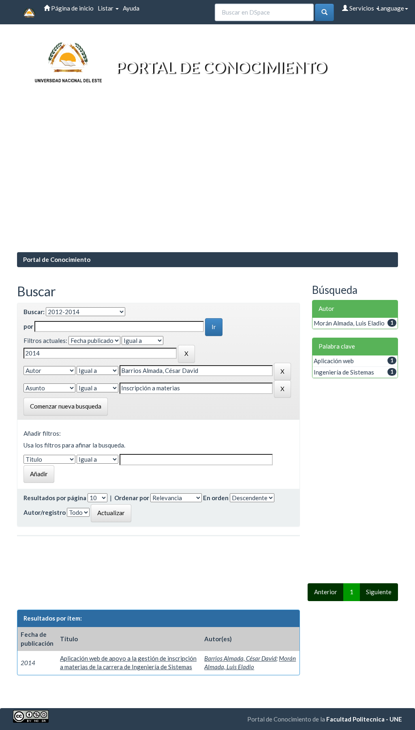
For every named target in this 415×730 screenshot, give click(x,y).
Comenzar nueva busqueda (65, 406)
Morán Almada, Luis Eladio (349, 323)
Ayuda (131, 8)
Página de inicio (72, 8)
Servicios (361, 8)
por (28, 326)
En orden (216, 497)
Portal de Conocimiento (56, 259)
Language (390, 8)
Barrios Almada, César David (240, 658)
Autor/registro (45, 512)
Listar (106, 8)
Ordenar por (131, 497)
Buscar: (34, 311)
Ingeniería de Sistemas (344, 372)
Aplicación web (334, 360)
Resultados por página (55, 497)
